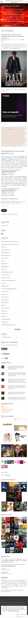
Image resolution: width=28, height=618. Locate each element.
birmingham (14, 133)
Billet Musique (4, 266)
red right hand (10, 142)
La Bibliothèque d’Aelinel (6, 409)
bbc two (10, 133)
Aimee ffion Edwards (9, 132)
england (6, 136)
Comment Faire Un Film (6, 573)
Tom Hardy (19, 145)
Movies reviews (4, 299)
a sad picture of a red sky (16, 129)
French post (23, 128)
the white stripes (10, 145)
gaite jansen (17, 136)
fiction (9, 136)
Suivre (4, 210)
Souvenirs (3, 313)
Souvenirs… (4, 316)
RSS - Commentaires (5, 475)
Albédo (2, 406)
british (18, 133)
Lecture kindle (4, 297)
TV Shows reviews (5, 319)
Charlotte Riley (5, 135)
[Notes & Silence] (20, 424)
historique (10, 138)
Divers (2, 283)
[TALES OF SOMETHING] (20, 450)
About (2, 247)
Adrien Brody (19, 130)
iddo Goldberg (15, 138)
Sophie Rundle (21, 143)
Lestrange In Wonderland (7, 410)
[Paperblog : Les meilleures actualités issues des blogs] (4, 358)
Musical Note (4, 302)
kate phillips (6, 139)
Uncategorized (4, 322)
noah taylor (10, 141)
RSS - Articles (4, 472)
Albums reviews (4, 249)
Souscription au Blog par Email (9, 198)
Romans (3, 310)
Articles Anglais (4, 252)
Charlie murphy (23, 133)
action (15, 130)
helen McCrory (4, 138)
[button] (14, 497)
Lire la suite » (4, 124)
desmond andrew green (18, 135)
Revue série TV (5, 129)
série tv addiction (8, 143)
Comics (3, 269)
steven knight (4, 145)
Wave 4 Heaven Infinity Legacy (7, 324)
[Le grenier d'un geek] (20, 437)
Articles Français (17, 128)
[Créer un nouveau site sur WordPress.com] (14, 1)
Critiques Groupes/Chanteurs (7, 280)
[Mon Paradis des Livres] (7, 437)
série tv (19, 142)
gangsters (23, 136)
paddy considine (15, 141)
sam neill (15, 142)
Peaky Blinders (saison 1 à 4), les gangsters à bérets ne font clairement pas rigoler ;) (12, 36)
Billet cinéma (4, 263)
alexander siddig (16, 132)
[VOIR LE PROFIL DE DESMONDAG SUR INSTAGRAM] (2, 234)
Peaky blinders (5, 142)
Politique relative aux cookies (13, 610)
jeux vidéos (3, 294)
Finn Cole (13, 136)
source (14, 88)
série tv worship (15, 143)
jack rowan (20, 138)
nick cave (18, 139)
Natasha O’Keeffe (12, 139)
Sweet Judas (4, 407)
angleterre (22, 132)
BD (2, 261)
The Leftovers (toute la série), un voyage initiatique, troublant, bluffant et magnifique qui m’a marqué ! (17, 374)
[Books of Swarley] (7, 450)
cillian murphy (10, 135)
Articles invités (4, 258)
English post (4, 285)
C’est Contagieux (5, 412)
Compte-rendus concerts (6, 272)
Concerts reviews (5, 274)
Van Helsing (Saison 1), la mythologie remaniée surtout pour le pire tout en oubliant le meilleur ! (16, 368)
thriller (15, 145)
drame (3, 136)
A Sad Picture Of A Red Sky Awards (9, 241)
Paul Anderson (22, 141)
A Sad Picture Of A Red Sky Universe (9, 244)
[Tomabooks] (7, 424)
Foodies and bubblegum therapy (8, 288)
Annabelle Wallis (5, 133)
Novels (2, 305)
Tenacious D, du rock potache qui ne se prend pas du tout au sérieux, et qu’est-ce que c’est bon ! (17, 387)
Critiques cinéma (4, 277)
